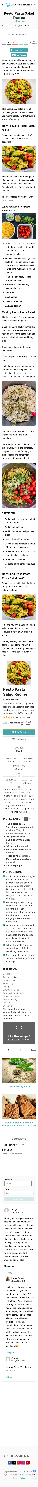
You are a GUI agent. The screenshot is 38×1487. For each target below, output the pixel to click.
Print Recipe (20, 55)
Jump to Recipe (20, 50)
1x (26, 819)
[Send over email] (26, 43)
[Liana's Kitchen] (19, 4)
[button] (4, 717)
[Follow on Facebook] (10, 1463)
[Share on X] (9, 43)
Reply (9, 1273)
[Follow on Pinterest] (19, 1463)
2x (29, 819)
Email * (8, 1189)
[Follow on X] (14, 1463)
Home (3, 34)
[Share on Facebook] (4, 43)
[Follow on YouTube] (28, 1463)
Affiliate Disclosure (26, 1475)
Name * (8, 1180)
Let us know (13, 1039)
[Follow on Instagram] (23, 1463)
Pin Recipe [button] (20, 739)
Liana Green (20, 21)
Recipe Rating (8, 1145)
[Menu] (3, 4)
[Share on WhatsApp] (21, 43)
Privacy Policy (19, 1478)
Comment (7, 1150)
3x (33, 819)
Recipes (9, 34)
